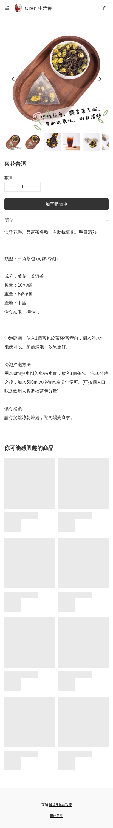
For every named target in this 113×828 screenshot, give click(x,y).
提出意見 (56, 816)
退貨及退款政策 (60, 805)
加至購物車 (56, 204)
